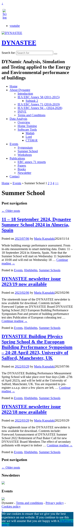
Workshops (25, 154)
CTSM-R (32, 140)
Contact (14, 176)
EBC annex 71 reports (32, 162)
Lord (29, 136)
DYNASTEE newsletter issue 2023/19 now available (31, 281)
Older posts (11, 210)
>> (57, 183)
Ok (62, 521)
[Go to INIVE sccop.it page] (6, 17)
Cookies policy (11, 506)
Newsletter (24, 172)
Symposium (25, 147)
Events (14, 144)
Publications (17, 158)
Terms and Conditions (31, 115)
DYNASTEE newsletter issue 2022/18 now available (31, 409)
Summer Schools (49, 270)
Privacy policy (55, 503)
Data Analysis (18, 118)
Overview (24, 122)
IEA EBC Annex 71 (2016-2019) (39, 104)
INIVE (22, 111)
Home (13, 86)
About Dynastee (20, 90)
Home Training (27, 126)
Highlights (30, 270)
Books (22, 169)
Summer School (28, 151)
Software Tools (27, 129)
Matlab (30, 133)
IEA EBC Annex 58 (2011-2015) (39, 97)
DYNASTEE (19, 42)
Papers (22, 165)
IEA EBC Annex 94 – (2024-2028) (40, 108)
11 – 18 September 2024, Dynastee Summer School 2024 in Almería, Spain (36, 225)
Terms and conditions (29, 503)
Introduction (25, 93)
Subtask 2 (32, 100)
